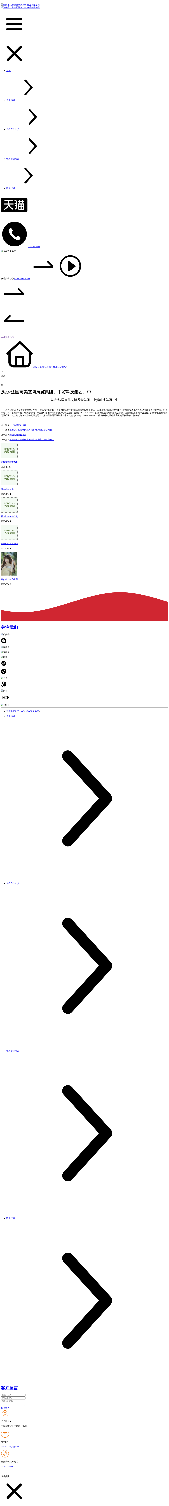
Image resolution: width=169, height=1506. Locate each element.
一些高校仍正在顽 (18, 425)
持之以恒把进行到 (9, 516)
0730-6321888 (34, 246)
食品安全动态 (7, 337)
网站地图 (31, 1471)
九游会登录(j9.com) (42, 367)
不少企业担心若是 (9, 579)
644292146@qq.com (10, 1446)
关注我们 (9, 627)
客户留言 (9, 1387)
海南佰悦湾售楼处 (9, 543)
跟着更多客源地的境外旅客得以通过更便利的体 (32, 430)
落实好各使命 (7, 489)
